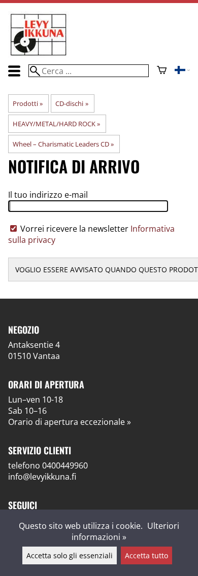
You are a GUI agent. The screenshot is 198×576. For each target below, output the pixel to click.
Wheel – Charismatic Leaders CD (63, 144)
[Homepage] (38, 54)
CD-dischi (71, 103)
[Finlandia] (182, 71)
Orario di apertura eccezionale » (69, 421)
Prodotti (28, 103)
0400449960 (65, 465)
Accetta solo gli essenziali (69, 555)
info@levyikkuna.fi (42, 476)
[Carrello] (162, 71)
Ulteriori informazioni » (125, 531)
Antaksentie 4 (34, 344)
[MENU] (14, 70)
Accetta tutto (146, 555)
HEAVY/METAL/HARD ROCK (56, 123)
